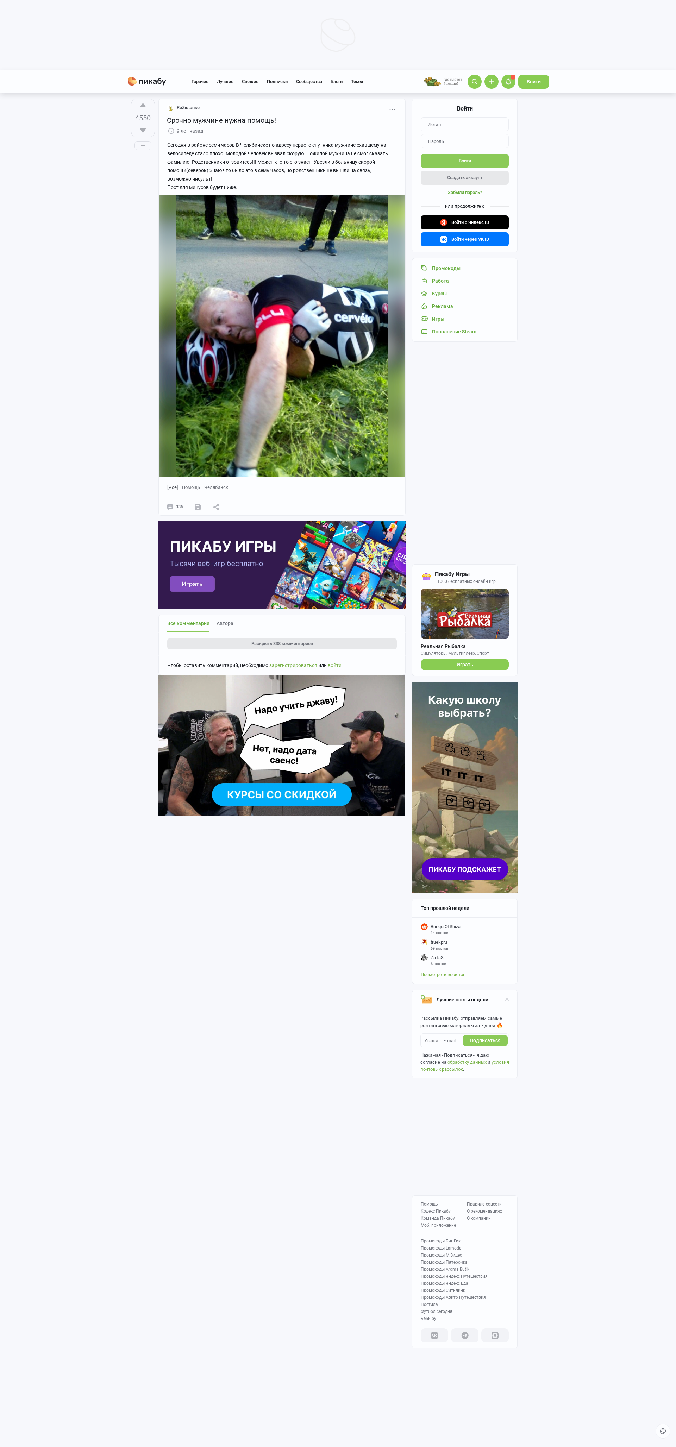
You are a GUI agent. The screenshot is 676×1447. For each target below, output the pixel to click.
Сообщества (309, 81)
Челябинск (216, 487)
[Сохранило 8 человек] (198, 506)
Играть (465, 664)
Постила (429, 1304)
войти (335, 665)
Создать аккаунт (464, 177)
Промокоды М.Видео (441, 1255)
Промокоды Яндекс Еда (444, 1283)
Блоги (337, 81)
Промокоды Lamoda (441, 1248)
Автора (225, 623)
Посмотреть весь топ (443, 974)
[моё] (172, 487)
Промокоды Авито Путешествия (453, 1297)
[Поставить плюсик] (143, 105)
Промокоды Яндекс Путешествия (454, 1276)
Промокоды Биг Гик (441, 1241)
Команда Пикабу (438, 1218)
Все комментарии (188, 623)
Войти (534, 81)
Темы (357, 81)
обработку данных (467, 1062)
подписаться (485, 1040)
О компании (479, 1218)
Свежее (250, 81)
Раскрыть (282, 643)
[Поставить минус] (143, 130)
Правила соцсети (484, 1204)
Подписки (277, 81)
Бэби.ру (428, 1318)
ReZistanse (188, 107)
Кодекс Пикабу (436, 1211)
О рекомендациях (484, 1211)
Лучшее (225, 81)
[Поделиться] (216, 506)
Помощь (429, 1204)
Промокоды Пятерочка (444, 1262)
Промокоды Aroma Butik (445, 1269)
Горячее (200, 81)
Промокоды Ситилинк (443, 1290)
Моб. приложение (438, 1225)
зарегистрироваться (293, 665)
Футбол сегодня (436, 1311)
